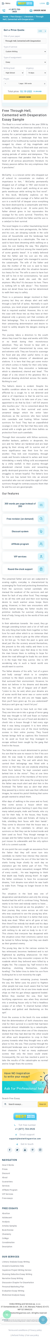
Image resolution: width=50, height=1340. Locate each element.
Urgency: (30, 68)
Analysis (6, 1222)
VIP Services (7, 1194)
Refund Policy (18, 1335)
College (5, 1238)
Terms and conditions (18, 1330)
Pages (6, 79)
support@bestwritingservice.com (25, 1139)
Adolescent (7, 1217)
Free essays (7, 1198)
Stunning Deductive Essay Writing (17, 1274)
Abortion (6, 1213)
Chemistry (6, 1234)
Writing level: (9, 68)
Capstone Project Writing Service (16, 1270)
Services (5, 1186)
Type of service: (10, 47)
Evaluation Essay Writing (13, 1291)
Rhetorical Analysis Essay (13, 1295)
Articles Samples (9, 1226)
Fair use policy (32, 1335)
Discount (6, 1173)
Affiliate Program (10, 1190)
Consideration (8, 1242)
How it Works (8, 1165)
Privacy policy (35, 1330)
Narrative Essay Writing (12, 1278)
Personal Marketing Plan (13, 1287)
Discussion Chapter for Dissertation (18, 1282)
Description (7, 1246)
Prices (5, 1169)
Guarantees (7, 1182)
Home (5, 16)
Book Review (7, 1230)
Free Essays (16, 16)
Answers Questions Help (13, 1266)
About (5, 1177)
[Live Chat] (43, 1320)
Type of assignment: (13, 57)
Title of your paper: (12, 36)
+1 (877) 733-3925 (15, 10)
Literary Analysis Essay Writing (16, 1262)
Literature (28, 16)
